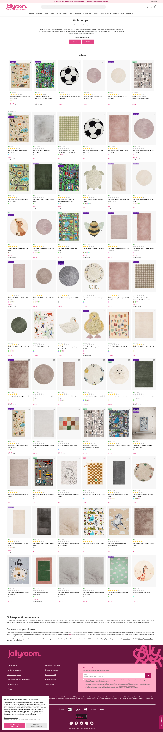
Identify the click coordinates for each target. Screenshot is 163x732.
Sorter (88, 41)
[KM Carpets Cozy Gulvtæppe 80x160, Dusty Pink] (133, 252)
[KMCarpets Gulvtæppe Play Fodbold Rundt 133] (83, 154)
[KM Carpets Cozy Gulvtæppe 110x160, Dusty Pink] (108, 154)
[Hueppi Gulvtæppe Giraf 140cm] (133, 596)
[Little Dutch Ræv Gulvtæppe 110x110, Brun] (8, 252)
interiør (140, 639)
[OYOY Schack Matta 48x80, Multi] (58, 449)
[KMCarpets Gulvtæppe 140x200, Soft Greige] (8, 498)
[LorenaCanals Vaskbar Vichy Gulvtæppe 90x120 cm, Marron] (60, 154)
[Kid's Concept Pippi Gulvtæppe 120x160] (83, 498)
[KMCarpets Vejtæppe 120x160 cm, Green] (58, 252)
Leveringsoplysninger (52, 665)
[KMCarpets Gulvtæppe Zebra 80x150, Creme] (58, 498)
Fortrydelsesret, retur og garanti (18, 680)
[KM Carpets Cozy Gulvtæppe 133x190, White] (33, 449)
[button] (151, 7)
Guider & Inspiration (14, 670)
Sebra (70, 634)
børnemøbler (126, 639)
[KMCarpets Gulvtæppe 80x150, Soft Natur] (13, 301)
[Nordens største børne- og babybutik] (16, 6)
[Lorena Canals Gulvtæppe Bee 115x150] (85, 203)
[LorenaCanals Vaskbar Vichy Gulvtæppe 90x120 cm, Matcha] (58, 154)
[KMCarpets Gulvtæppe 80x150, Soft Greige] (10, 301)
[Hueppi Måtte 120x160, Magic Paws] (33, 351)
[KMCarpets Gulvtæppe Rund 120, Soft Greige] (137, 203)
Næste (87, 607)
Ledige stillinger (12, 684)
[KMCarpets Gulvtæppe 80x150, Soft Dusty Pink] (8, 301)
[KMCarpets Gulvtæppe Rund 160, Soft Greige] (33, 400)
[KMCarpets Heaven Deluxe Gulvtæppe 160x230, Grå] (58, 596)
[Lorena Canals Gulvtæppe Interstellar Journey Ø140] (133, 498)
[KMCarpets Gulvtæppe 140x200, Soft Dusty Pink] (108, 252)
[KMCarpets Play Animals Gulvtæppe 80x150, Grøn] (10, 449)
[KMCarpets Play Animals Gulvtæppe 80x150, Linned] (8, 449)
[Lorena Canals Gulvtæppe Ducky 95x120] (83, 351)
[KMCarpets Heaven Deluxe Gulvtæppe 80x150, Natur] (108, 203)
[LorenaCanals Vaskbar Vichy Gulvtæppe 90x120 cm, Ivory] (62, 154)
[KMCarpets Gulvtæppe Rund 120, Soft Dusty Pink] (135, 203)
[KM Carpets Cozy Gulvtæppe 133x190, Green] (33, 203)
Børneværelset (78, 25)
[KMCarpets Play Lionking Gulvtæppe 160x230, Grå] (8, 596)
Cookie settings (50, 680)
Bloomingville (16, 634)
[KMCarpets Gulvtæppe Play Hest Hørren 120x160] (108, 547)
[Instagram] (76, 723)
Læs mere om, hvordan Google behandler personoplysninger (22, 720)
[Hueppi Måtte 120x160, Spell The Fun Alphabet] (108, 351)
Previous (7, 83)
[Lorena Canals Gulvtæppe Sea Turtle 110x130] (83, 203)
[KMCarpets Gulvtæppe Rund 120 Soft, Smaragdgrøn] (138, 203)
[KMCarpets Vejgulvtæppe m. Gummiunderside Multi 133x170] (58, 203)
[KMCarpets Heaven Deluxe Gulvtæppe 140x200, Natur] (58, 547)
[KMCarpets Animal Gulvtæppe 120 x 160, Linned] (8, 154)
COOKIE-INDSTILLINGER (36, 725)
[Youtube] (81, 723)
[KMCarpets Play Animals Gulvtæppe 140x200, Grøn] (8, 203)
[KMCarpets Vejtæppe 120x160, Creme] (83, 547)
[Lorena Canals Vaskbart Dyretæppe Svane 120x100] (88, 203)
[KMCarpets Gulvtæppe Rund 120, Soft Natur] (133, 203)
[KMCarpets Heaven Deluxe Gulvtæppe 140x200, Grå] (83, 596)
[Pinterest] (92, 723)
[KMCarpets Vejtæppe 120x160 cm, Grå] (60, 252)
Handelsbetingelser (14, 675)
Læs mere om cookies (11, 718)
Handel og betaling (51, 670)
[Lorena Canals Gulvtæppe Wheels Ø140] (83, 400)
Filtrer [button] (75, 41)
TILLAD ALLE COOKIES (14, 725)
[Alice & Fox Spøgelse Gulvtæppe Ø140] (108, 400)
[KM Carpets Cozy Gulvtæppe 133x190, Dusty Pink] (108, 301)
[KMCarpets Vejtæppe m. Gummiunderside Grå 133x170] (60, 203)
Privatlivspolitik (50, 675)
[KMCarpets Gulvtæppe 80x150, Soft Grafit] (12, 301)
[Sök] (103, 7)
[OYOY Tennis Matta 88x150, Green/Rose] (33, 596)
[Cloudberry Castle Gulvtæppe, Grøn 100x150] (108, 596)
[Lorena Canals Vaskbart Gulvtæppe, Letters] (83, 301)
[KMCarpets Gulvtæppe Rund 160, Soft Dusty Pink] (133, 154)
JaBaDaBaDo (91, 634)
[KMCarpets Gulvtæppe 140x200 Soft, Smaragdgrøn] (133, 400)
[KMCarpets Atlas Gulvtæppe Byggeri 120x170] (33, 498)
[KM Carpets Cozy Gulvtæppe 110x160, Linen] (8, 400)
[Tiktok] (86, 723)
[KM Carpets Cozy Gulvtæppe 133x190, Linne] (133, 547)
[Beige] (11, 100)
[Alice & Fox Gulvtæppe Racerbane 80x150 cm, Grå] (133, 449)
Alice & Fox (40, 634)
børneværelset (148, 639)
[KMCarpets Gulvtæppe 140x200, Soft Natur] (133, 351)
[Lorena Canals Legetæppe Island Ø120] (87, 203)
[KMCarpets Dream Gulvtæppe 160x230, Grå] (33, 154)
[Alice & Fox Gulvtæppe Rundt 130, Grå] (58, 301)
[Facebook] (71, 723)
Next (155, 83)
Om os (9, 689)
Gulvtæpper (86, 25)
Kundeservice (154, 1)
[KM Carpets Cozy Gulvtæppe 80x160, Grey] (33, 547)
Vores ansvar (49, 684)
